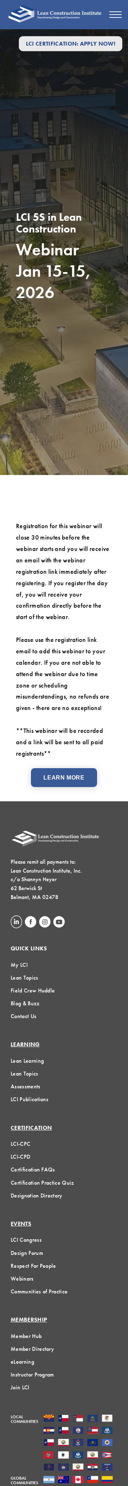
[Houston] (48, 1443)
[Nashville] (48, 1455)
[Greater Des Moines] (107, 1431)
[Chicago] (107, 1419)
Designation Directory (37, 1195)
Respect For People (33, 1266)
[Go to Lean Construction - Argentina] (48, 1480)
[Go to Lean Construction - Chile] (92, 1480)
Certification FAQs (33, 1169)
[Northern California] (92, 1455)
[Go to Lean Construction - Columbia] (107, 1480)
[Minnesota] (107, 1443)
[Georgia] (92, 1431)
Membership (29, 1319)
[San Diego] (78, 1468)
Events (21, 1223)
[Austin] (63, 1419)
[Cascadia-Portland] (92, 1419)
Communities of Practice (39, 1291)
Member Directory (32, 1349)
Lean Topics (24, 977)
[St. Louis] (92, 1468)
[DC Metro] (78, 1431)
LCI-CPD (20, 1156)
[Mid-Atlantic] (92, 1443)
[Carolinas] (78, 1419)
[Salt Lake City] (63, 1468)
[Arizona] (48, 1419)
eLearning (22, 1361)
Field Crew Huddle (33, 990)
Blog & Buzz (25, 1003)
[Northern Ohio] (107, 1455)
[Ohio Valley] (48, 1468)
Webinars (22, 1278)
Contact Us (23, 1016)
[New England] (63, 1455)
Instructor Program (32, 1374)
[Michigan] (78, 1443)
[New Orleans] (78, 1455)
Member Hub (26, 1336)
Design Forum (27, 1253)
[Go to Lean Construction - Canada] (78, 1480)
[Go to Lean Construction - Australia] (63, 1480)
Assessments (26, 1086)
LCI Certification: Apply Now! (70, 43)
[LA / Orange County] (63, 1443)
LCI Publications (29, 1099)
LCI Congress (26, 1240)
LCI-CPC (20, 1144)
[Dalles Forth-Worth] (63, 1431)
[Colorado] (48, 1431)
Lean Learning (27, 1060)
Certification (31, 1128)
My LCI (19, 965)
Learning (25, 1044)
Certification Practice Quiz (42, 1182)
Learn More (63, 778)
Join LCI (20, 1387)
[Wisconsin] (107, 1468)
